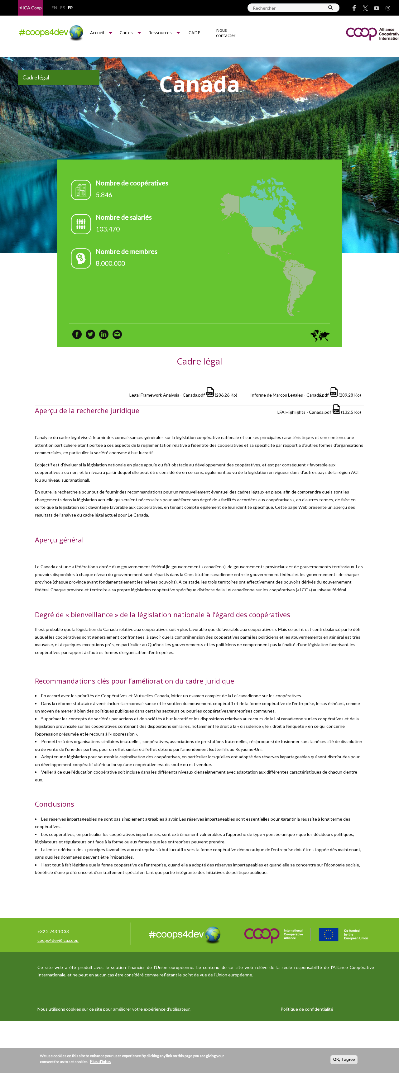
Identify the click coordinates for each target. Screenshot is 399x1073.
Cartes (126, 33)
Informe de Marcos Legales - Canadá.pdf (289, 395)
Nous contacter (225, 32)
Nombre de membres (126, 251)
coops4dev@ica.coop (58, 940)
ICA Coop (32, 7)
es (62, 8)
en (54, 8)
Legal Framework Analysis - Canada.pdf (167, 395)
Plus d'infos (100, 1061)
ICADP (193, 33)
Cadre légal (35, 77)
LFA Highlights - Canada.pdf (304, 412)
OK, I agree (344, 1059)
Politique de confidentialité (307, 1009)
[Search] (330, 7)
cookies (73, 1009)
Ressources (160, 33)
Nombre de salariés (124, 217)
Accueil (97, 33)
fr (70, 8)
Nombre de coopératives (132, 183)
